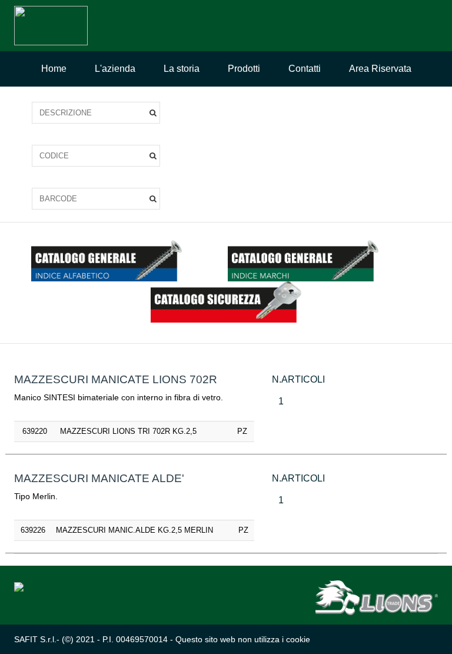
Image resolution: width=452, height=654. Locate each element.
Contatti (304, 69)
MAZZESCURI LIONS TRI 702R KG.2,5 (128, 431)
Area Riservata (380, 69)
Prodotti (244, 69)
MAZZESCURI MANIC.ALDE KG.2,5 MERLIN (134, 530)
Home (54, 69)
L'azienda (115, 69)
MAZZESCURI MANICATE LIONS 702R (115, 379)
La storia (182, 69)
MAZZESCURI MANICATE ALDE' (99, 478)
